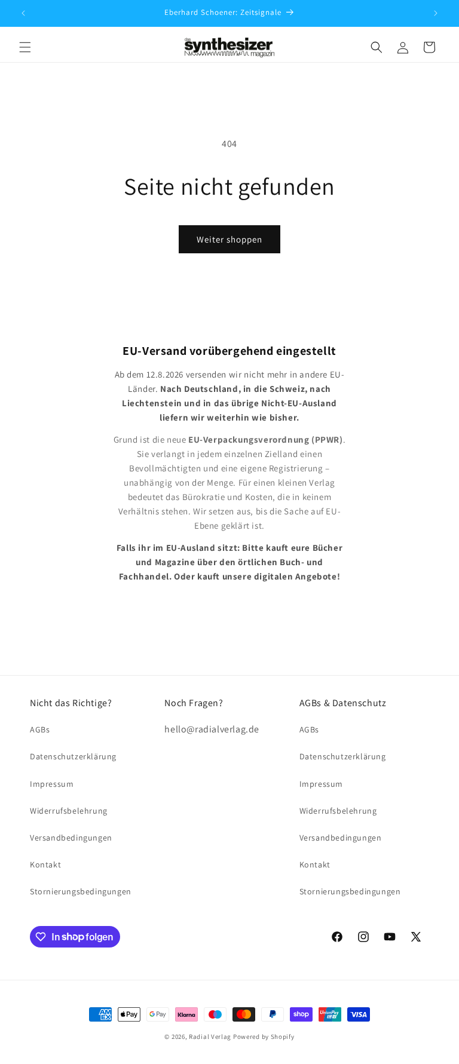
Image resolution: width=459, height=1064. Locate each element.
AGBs (40, 729)
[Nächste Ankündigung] (436, 13)
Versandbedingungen (71, 837)
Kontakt (45, 864)
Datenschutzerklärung (73, 756)
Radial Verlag (210, 1036)
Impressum (52, 783)
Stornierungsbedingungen (80, 891)
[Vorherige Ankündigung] (23, 13)
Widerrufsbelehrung (69, 810)
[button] (25, 47)
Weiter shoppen (229, 239)
